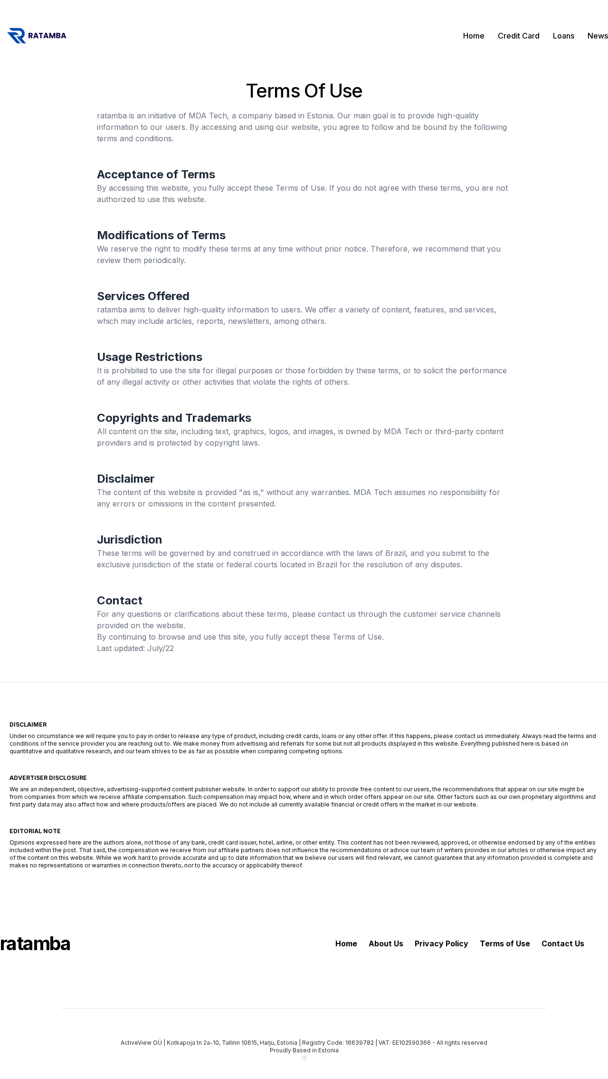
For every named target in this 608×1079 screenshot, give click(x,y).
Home (473, 35)
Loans (563, 35)
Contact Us (563, 943)
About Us (386, 943)
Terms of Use (505, 943)
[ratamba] (35, 35)
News (598, 35)
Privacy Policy (441, 943)
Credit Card (519, 35)
